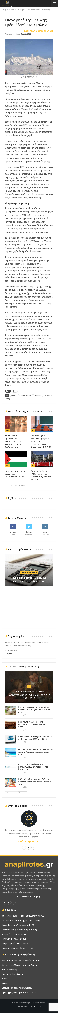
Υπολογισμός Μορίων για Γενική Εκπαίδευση (21, 960)
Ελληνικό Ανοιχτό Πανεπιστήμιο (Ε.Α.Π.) (19, 930)
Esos (14, 391)
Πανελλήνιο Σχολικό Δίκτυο (14, 939)
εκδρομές (14, 395)
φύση (8, 399)
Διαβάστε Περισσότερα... (29, 841)
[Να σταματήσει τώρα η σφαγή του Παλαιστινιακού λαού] (16, 459)
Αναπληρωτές (35, 1006)
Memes (5, 983)
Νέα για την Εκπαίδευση (12, 974)
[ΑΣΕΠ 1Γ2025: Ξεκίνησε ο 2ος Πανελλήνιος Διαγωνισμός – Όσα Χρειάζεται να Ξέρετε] (10, 767)
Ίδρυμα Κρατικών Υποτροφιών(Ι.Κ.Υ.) (18, 925)
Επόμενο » (9, 654)
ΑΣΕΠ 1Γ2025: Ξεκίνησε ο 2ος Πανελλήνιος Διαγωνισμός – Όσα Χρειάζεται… (33, 766)
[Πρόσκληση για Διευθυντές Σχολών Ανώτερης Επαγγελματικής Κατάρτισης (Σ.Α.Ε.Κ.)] (42, 424)
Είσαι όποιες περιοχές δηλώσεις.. (17, 988)
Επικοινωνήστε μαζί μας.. (29, 896)
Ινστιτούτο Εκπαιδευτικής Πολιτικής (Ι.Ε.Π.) (21, 920)
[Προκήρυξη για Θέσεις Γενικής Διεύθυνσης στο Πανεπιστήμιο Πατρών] (10, 725)
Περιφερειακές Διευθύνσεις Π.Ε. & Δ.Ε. (18, 948)
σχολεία (47, 395)
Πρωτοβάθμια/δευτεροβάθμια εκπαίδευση (38, 31)
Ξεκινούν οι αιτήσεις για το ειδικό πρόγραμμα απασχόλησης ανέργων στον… (34, 709)
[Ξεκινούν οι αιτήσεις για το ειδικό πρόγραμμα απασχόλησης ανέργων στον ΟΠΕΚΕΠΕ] (10, 710)
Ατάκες (5, 979)
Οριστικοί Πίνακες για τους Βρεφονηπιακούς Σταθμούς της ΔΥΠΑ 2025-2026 (29, 695)
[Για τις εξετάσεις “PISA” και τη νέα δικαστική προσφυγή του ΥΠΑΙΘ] (42, 459)
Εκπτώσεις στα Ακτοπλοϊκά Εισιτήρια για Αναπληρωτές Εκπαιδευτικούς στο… (35, 752)
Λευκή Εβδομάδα (26, 395)
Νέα (7, 431)
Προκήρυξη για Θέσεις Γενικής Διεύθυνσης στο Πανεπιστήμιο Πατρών (32, 724)
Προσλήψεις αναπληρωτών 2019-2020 (19, 992)
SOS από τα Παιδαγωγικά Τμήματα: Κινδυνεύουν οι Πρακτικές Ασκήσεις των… (34, 781)
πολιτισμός (38, 395)
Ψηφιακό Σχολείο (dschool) (14, 934)
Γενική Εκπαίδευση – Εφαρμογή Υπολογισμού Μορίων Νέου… (29, 579)
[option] (29, 571)
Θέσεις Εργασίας (9, 969)
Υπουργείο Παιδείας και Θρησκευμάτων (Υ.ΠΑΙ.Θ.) (23, 916)
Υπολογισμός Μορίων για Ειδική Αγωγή (19, 965)
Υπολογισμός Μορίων (29, 573)
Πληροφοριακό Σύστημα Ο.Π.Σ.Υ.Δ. (17, 943)
